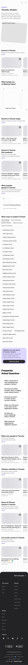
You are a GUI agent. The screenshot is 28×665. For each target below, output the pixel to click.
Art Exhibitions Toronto (8, 248)
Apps (3, 626)
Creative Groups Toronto (8, 298)
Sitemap (16, 608)
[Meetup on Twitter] (8, 638)
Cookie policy (20, 656)
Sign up (4, 586)
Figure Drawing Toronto (8, 327)
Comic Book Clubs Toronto (9, 284)
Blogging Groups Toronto (9, 266)
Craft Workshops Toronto (9, 294)
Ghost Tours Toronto (7, 341)
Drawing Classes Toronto (8, 320)
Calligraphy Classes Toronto (9, 273)
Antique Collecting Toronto (9, 237)
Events (16, 589)
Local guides (17, 602)
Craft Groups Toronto (8, 291)
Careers (4, 623)
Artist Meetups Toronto (8, 258)
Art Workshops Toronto (8, 255)
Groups (16, 586)
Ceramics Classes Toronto (9, 276)
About (3, 613)
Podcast (4, 629)
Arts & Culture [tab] (5, 220)
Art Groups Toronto (7, 251)
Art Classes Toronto (7, 244)
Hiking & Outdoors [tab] (18, 222)
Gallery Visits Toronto (8, 338)
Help (3, 592)
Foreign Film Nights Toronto (9, 334)
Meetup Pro (5, 620)
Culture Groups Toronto (8, 305)
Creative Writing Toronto (8, 302)
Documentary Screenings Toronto (11, 316)
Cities (15, 595)
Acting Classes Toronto (8, 230)
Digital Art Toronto (7, 312)
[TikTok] (22, 638)
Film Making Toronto (19, 330)
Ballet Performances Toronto (9, 262)
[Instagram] (17, 638)
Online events (17, 599)
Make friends (17, 605)
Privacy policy (18, 654)
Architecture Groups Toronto (10, 240)
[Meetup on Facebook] (3, 638)
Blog (3, 617)
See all (3, 54)
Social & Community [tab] (6, 225)
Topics (16, 592)
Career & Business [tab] (16, 220)
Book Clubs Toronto (7, 269)
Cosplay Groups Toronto (8, 287)
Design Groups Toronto (8, 309)
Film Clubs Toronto (7, 330)
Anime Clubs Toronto (8, 233)
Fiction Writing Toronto (8, 323)
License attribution (12, 659)
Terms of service (10, 654)
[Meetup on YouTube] (12, 638)
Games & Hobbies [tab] (6, 222)
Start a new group (19, 575)
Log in (3, 589)
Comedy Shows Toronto (8, 280)
